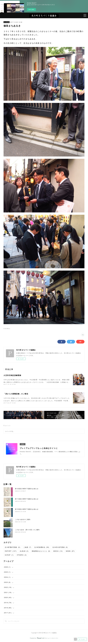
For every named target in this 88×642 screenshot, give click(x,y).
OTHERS (22, 555)
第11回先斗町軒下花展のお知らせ (26, 499)
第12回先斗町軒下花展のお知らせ (26, 489)
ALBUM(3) (7, 328)
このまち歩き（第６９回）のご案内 (27, 530)
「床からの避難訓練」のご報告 (16, 394)
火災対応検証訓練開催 (12, 375)
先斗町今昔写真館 (60, 547)
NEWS (70, 551)
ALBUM (6, 22)
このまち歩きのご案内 (22, 519)
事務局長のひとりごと (41, 551)
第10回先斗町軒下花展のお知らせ (26, 509)
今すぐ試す (31, 9)
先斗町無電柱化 (41, 547)
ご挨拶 (27, 547)
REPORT (10, 551)
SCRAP (9, 555)
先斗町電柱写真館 (12, 547)
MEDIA (58, 551)
